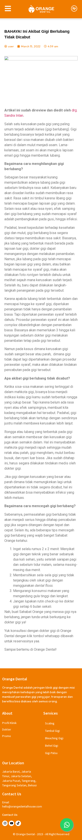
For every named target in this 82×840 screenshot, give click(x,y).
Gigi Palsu (51, 753)
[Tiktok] (18, 823)
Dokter (6, 729)
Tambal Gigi (52, 731)
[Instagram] (5, 823)
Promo (6, 736)
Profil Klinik (9, 723)
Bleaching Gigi (54, 738)
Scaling (49, 723)
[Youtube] (11, 823)
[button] (66, 824)
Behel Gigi (51, 746)
